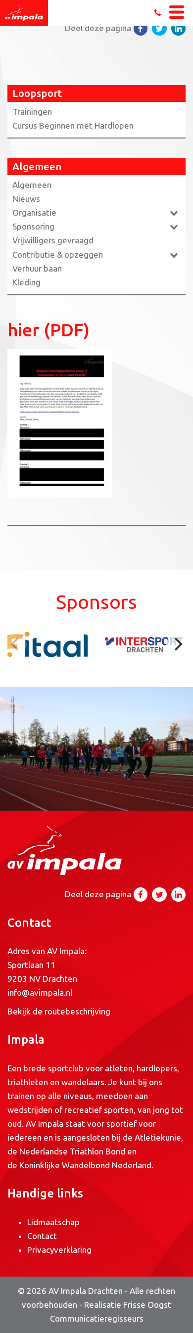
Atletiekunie (158, 1137)
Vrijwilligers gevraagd (53, 240)
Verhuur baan (37, 268)
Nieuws (26, 198)
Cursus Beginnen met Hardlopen (73, 125)
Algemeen (31, 184)
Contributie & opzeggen (57, 254)
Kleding (26, 282)
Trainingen (32, 111)
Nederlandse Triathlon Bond (73, 1151)
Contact (42, 1236)
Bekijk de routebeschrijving (58, 1011)
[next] (177, 644)
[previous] (16, 644)
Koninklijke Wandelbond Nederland (85, 1165)
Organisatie (34, 212)
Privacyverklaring (59, 1249)
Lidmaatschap (53, 1222)
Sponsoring (33, 226)
